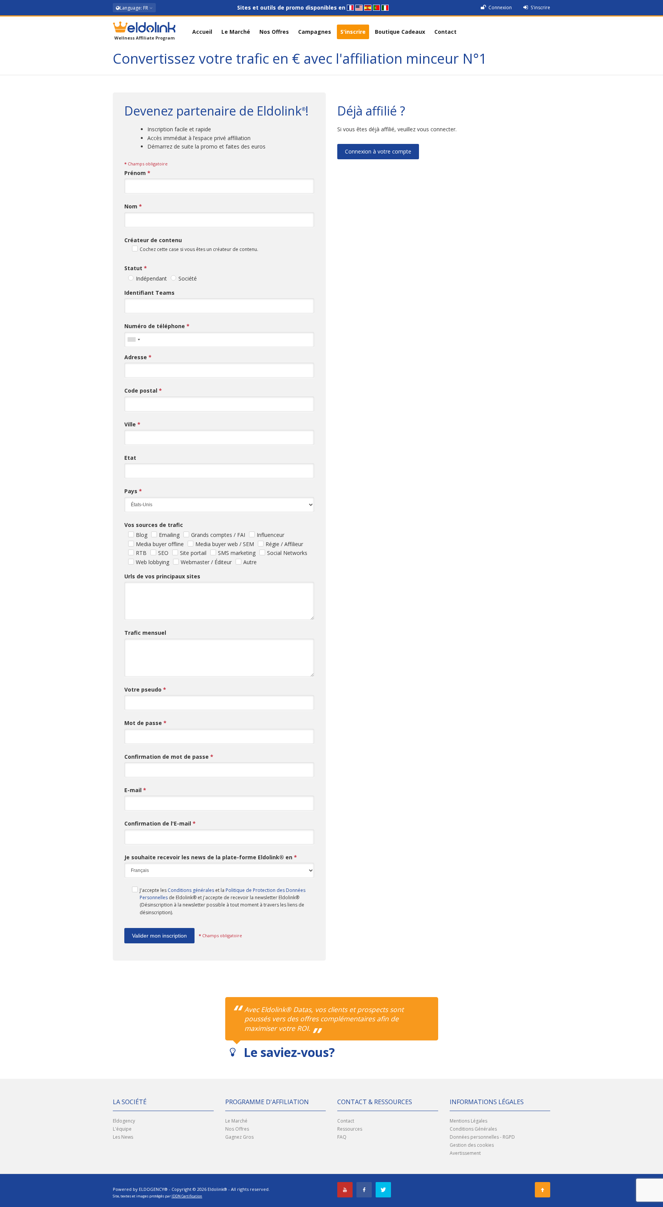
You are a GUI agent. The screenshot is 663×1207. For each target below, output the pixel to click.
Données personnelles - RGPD (482, 1137)
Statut (135, 268)
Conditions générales (191, 890)
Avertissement (465, 1153)
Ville (132, 424)
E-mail (135, 790)
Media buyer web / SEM (224, 544)
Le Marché (235, 31)
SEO (163, 552)
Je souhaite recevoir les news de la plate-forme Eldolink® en (210, 857)
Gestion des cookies (472, 1145)
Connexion (499, 7)
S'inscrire (539, 7)
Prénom (137, 173)
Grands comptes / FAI (218, 534)
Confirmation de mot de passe (168, 756)
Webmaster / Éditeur (206, 562)
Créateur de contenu (153, 240)
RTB (141, 552)
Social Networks (287, 552)
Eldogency (124, 1121)
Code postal (143, 390)
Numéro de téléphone (157, 326)
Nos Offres (274, 31)
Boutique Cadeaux (400, 31)
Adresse (138, 357)
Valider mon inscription (159, 936)
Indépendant (151, 278)
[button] (134, 7)
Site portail (193, 552)
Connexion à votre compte (378, 151)
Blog (141, 534)
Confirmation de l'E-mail (160, 823)
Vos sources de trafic (153, 524)
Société (187, 278)
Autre (250, 562)
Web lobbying (152, 562)
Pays (133, 491)
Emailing (169, 534)
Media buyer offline (160, 544)
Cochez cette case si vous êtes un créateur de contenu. (199, 249)
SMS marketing (237, 552)
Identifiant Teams (149, 292)
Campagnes (314, 31)
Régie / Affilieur (284, 544)
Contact (445, 31)
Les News (123, 1137)
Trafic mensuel (145, 632)
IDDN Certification (187, 1196)
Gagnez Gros (239, 1137)
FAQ (341, 1137)
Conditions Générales (473, 1129)
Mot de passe (145, 723)
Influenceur (270, 534)
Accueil (202, 31)
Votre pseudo (145, 689)
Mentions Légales (468, 1121)
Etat (130, 457)
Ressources (349, 1129)
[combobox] (133, 339)
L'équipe (122, 1129)
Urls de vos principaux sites (162, 576)
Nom (133, 206)
